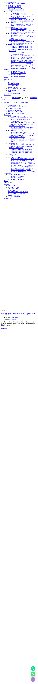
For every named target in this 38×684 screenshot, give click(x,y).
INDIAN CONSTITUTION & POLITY (22, 55)
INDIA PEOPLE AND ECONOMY (21, 43)
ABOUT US (11, 82)
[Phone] (33, 668)
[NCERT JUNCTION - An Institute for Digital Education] (7, 102)
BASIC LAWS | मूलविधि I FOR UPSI (21, 58)
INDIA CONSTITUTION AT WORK (22, 14)
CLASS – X (12, 51)
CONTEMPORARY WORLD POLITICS (23, 19)
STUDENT (33, 98)
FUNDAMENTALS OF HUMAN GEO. (23, 41)
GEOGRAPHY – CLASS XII (17, 40)
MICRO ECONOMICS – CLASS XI (22, 24)
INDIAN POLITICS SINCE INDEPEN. (22, 21)
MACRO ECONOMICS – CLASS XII (22, 30)
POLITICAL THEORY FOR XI (20, 16)
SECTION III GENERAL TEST (17, 76)
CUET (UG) (7, 70)
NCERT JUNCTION (16, 317)
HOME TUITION (13, 87)
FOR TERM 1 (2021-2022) (19, 29)
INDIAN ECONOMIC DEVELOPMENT (23, 32)
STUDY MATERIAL (14, 93)
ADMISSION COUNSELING (16, 90)
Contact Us (7, 95)
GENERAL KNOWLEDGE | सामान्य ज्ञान (23, 60)
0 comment (14, 319)
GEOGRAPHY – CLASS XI (17, 33)
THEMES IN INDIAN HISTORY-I (21, 46)
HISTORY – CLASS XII (16, 44)
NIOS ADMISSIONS (14, 7)
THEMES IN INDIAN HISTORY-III (22, 49)
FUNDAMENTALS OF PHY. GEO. (21, 35)
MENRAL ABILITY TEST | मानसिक (21, 63)
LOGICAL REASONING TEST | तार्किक (23, 68)
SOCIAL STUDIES (18, 52)
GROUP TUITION (13, 85)
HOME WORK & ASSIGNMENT (18, 88)
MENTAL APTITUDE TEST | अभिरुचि (22, 65)
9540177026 (15, 98)
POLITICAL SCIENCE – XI (17, 13)
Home (6, 77)
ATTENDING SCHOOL (15, 5)
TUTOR (3, 99)
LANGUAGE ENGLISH (18, 73)
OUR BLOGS (8, 79)
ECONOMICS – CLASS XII (17, 27)
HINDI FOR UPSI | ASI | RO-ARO (21, 57)
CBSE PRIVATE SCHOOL (16, 10)
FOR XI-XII (7, 11)
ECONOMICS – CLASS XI (17, 22)
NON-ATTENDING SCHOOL (17, 3)
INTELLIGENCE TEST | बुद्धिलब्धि (21, 66)
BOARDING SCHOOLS (15, 8)
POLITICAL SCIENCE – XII (17, 18)
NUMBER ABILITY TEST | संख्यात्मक (22, 62)
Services (6, 81)
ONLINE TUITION (13, 84)
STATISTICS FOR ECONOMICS (21, 25)
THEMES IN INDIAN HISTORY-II (21, 47)
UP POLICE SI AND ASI (16, 54)
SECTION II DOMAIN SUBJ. (16, 74)
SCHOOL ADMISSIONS (11, 2)
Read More (4, 328)
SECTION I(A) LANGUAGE (16, 71)
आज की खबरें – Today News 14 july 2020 (18, 314)
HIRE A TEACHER (13, 92)
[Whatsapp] (33, 674)
